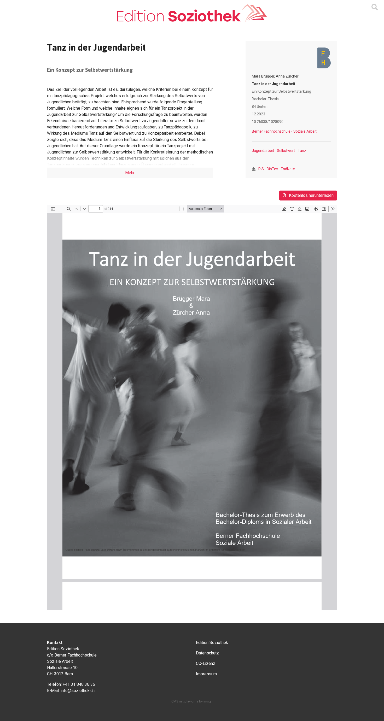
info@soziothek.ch (78, 690)
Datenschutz (207, 653)
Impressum (206, 673)
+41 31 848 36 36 (79, 684)
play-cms (191, 701)
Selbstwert (286, 151)
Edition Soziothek (212, 642)
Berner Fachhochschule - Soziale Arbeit (284, 131)
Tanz (302, 151)
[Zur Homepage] (192, 13)
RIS (261, 169)
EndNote (288, 169)
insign (208, 701)
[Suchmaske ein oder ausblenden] (374, 7)
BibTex (272, 169)
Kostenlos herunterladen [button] (311, 195)
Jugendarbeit (263, 151)
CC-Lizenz (205, 663)
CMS (174, 701)
